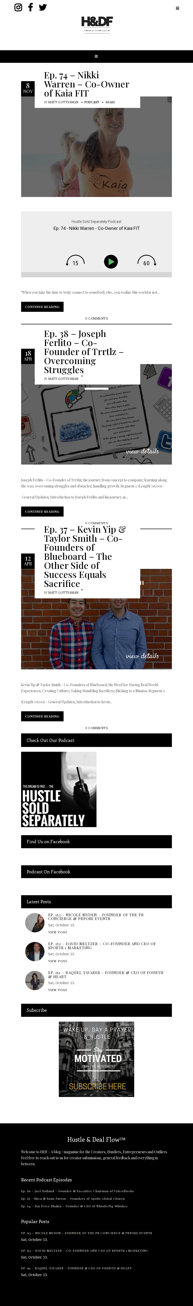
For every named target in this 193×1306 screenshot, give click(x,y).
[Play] (112, 261)
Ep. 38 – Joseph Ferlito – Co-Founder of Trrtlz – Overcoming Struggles (84, 351)
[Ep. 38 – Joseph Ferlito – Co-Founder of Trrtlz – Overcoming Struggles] (96, 414)
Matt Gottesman (63, 102)
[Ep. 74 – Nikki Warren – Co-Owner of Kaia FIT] (96, 146)
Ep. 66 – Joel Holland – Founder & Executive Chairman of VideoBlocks (77, 1191)
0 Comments (96, 318)
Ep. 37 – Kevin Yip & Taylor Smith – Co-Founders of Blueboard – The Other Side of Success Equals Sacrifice (85, 555)
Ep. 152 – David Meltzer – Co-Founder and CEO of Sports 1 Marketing (102, 946)
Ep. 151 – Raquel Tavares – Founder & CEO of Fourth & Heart (106, 975)
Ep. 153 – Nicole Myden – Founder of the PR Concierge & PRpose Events (96, 917)
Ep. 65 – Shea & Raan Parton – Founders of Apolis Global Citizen (73, 1198)
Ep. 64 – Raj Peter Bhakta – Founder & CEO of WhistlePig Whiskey (74, 1206)
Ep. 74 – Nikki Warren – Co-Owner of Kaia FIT (86, 83)
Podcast (91, 102)
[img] (75, 260)
